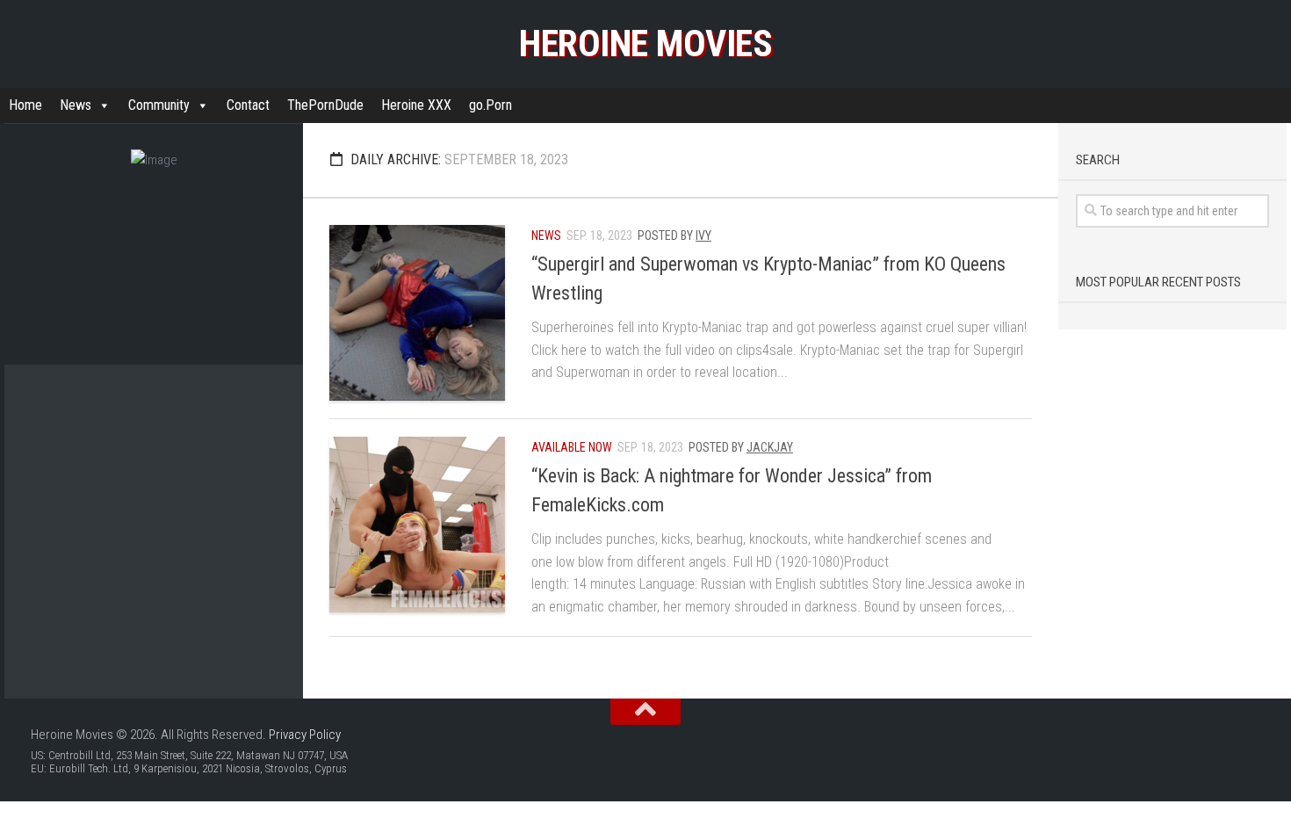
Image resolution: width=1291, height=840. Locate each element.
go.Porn (490, 105)
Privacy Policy (305, 734)
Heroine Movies (645, 43)
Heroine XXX (416, 105)
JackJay (769, 447)
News (75, 105)
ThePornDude (325, 105)
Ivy (703, 235)
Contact (248, 105)
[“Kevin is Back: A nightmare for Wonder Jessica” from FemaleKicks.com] (417, 524)
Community (159, 105)
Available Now (571, 447)
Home (25, 105)
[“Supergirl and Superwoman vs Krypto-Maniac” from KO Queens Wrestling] (417, 313)
